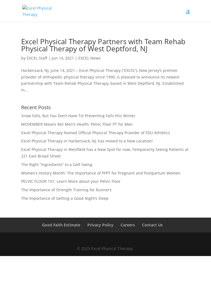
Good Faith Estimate (61, 224)
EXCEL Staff (37, 58)
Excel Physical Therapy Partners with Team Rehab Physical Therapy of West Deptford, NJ (103, 45)
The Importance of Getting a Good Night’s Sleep (65, 198)
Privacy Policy (100, 224)
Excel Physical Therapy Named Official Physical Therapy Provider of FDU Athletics (95, 132)
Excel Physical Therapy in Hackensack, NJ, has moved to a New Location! (87, 141)
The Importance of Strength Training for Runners (66, 189)
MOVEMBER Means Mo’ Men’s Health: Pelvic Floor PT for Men (77, 124)
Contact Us (152, 224)
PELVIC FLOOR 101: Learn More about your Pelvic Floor (71, 181)
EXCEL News (89, 58)
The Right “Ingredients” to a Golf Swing (56, 164)
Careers (128, 224)
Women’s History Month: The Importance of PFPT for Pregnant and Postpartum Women (101, 173)
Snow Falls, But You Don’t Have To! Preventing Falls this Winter (78, 115)
